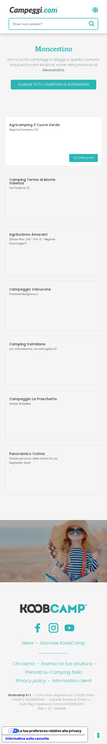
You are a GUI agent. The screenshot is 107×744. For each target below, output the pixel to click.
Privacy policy (31, 680)
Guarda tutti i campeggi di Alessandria (53, 84)
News (28, 643)
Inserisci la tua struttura (66, 664)
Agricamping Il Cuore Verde (34, 124)
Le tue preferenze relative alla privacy (49, 731)
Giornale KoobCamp (62, 643)
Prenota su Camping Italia (53, 672)
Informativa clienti (72, 680)
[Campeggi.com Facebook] (38, 628)
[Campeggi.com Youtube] (69, 628)
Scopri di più (83, 158)
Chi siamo (24, 664)
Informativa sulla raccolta (27, 738)
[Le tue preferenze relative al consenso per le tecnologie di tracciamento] (98, 735)
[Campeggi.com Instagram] (53, 628)
